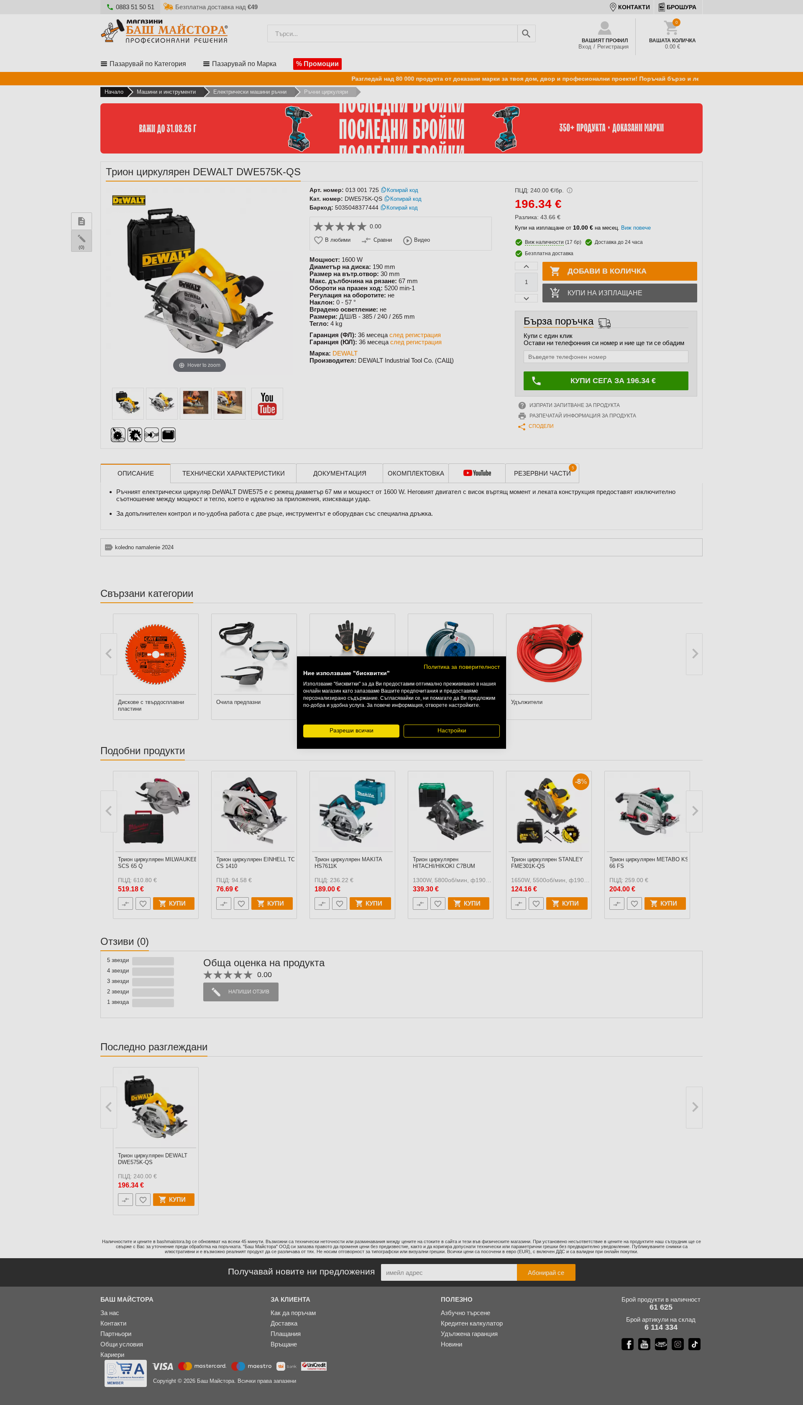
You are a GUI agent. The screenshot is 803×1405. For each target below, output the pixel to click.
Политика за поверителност (462, 667)
